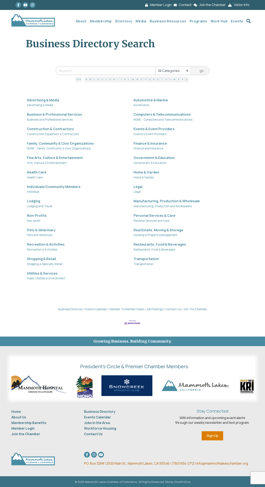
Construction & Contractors (50, 129)
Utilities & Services (42, 273)
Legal (138, 186)
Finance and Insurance (148, 148)
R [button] (154, 79)
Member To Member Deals (127, 309)
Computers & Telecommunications (162, 114)
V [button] (170, 79)
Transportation (146, 259)
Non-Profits (37, 215)
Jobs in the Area (97, 422)
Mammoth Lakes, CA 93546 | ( (128, 463)
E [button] (102, 79)
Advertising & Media (43, 100)
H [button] (114, 79)
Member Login (23, 428)
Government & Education (154, 157)
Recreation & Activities (46, 244)
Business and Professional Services (50, 119)
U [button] (166, 79)
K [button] (125, 79)
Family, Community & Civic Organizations (60, 143)
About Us (18, 417)
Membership (101, 21)
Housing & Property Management (155, 235)
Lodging (33, 201)
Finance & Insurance (150, 143)
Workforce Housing (100, 428)
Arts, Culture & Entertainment (46, 163)
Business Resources (168, 21)
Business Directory (70, 309)
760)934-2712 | (184, 463)
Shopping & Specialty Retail (44, 264)
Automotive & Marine (151, 100)
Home (16, 411)
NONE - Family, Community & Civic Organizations (59, 148)
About (81, 21)
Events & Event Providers (154, 129)
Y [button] (182, 79)
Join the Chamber (25, 434)
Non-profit (33, 221)
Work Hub (219, 21)
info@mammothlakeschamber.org (222, 463)
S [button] (158, 79)
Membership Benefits (28, 422)
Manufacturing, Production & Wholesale (167, 201)
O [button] (141, 79)
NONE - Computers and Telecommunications (163, 119)
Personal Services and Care (151, 221)
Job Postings (154, 309)
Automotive (141, 105)
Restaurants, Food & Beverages (160, 244)
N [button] (137, 79)
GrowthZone (182, 482)
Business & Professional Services (54, 114)
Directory (123, 21)
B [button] (90, 79)
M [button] (133, 79)
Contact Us (173, 309)
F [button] (106, 79)
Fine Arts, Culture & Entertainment (55, 157)
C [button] (94, 79)
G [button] (110, 79)
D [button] (98, 79)
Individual (33, 192)
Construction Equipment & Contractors (53, 134)
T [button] (162, 79)
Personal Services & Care (154, 215)
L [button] (128, 79)
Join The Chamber (195, 309)
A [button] (86, 79)
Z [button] (186, 79)
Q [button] (150, 79)
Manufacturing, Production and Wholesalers (163, 206)
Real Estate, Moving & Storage (158, 230)
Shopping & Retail (41, 259)
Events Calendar (96, 309)
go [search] (202, 70)
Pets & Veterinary (41, 230)
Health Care (36, 172)
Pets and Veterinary (40, 235)
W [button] (174, 79)
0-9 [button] (79, 79)
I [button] (117, 79)
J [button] (121, 79)
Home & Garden (146, 172)
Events (237, 21)
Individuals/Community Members (54, 186)
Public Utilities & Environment (46, 278)
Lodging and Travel (39, 206)
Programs (198, 21)
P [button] (145, 79)
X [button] (178, 79)
